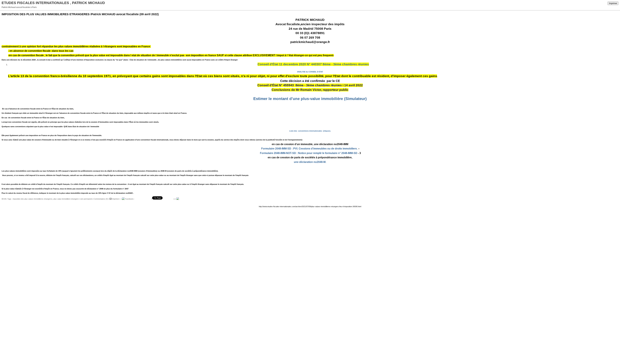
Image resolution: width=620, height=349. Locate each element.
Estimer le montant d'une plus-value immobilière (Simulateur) (310, 98)
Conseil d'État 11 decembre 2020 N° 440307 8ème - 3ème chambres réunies (313, 64)
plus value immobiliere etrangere (66, 199)
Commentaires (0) (101, 199)
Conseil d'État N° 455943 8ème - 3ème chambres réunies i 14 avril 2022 (310, 85)
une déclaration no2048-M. (310, 162)
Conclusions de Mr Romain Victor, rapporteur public (310, 89)
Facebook (129, 199)
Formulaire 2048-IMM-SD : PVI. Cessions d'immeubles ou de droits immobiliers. (309, 148)
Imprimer (613, 3)
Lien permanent (86, 199)
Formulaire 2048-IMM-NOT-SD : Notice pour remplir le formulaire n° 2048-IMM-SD (308, 153)
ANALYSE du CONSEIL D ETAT (310, 72)
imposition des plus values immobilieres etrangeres (32, 199)
